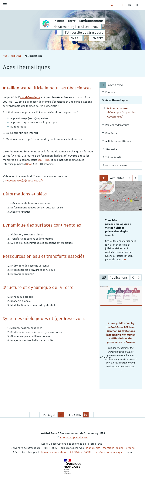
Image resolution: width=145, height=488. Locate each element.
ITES (5, 55)
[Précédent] (130, 178)
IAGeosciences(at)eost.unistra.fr (24, 180)
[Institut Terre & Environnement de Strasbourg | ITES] (46, 24)
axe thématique (30, 97)
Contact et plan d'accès (74, 437)
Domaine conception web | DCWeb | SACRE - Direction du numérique (82, 452)
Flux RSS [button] (75, 415)
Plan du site (93, 448)
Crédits (130, 448)
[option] (120, 225)
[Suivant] (135, 178)
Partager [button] (49, 415)
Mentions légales (113, 448)
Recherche (16, 55)
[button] (112, 5)
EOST (40, 159)
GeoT (29, 164)
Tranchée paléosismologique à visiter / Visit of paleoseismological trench (118, 228)
